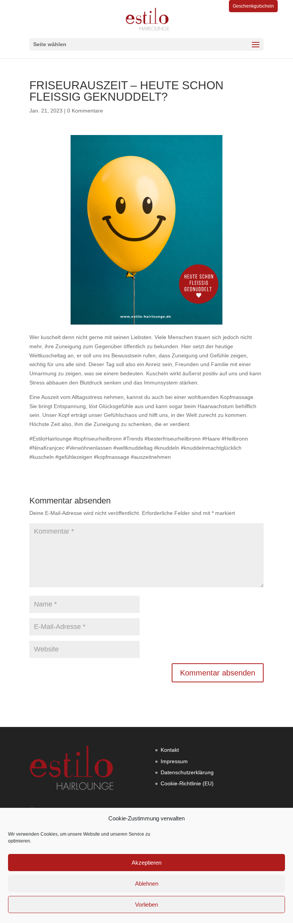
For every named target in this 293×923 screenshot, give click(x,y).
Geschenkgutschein (253, 6)
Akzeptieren (146, 862)
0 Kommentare (85, 111)
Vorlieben (146, 904)
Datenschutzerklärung (187, 772)
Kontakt (170, 750)
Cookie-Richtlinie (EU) (187, 783)
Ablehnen (146, 883)
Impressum (174, 761)
